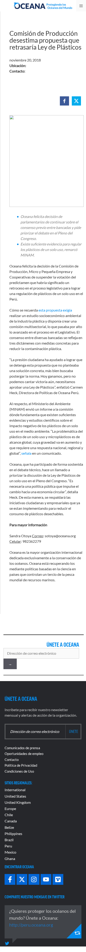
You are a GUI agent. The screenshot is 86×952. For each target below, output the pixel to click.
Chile (9, 815)
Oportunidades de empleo (24, 754)
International (15, 790)
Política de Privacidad (21, 765)
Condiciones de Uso (19, 771)
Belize (9, 827)
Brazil (9, 840)
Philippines (13, 833)
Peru (8, 846)
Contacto (12, 759)
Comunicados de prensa (22, 748)
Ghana (10, 858)
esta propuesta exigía (55, 310)
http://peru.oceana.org (31, 924)
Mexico (10, 852)
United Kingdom (18, 802)
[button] (64, 101)
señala (26, 453)
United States (15, 796)
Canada (11, 821)
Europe (10, 808)
